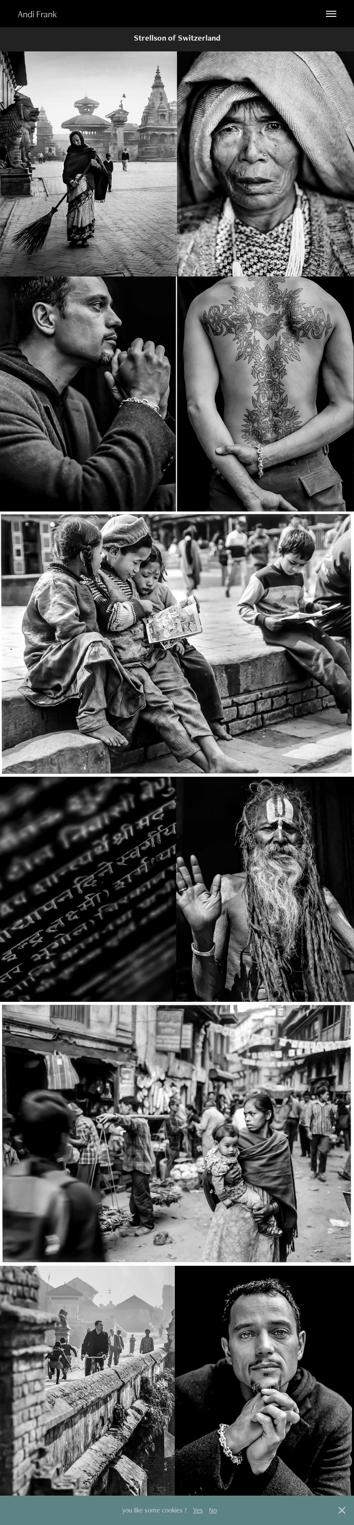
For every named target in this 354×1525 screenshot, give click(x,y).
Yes (198, 1510)
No (213, 1510)
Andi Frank (37, 14)
